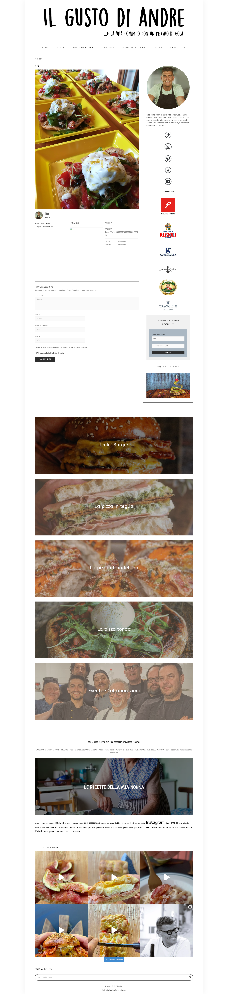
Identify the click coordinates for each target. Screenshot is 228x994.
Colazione (64, 750)
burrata (75, 823)
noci (80, 828)
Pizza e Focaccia (140, 750)
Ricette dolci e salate (134, 47)
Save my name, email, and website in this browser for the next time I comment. (62, 347)
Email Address (41, 325)
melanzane (44, 828)
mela (37, 828)
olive (85, 828)
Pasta (107, 750)
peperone (118, 828)
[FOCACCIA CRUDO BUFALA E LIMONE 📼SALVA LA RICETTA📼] (114, 877)
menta (54, 827)
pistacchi (138, 828)
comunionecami (45, 223)
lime (167, 823)
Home (45, 47)
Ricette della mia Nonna (155, 750)
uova (46, 832)
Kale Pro (120, 986)
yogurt (52, 831)
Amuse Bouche (41, 750)
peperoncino (109, 828)
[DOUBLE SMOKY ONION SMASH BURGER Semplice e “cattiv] (61, 930)
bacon (51, 823)
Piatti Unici (129, 750)
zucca (68, 831)
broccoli (68, 823)
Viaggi (173, 47)
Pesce (112, 750)
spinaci (189, 828)
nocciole (74, 827)
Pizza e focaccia (82, 47)
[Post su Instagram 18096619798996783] (166, 930)
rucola (175, 827)
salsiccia (182, 828)
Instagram (155, 822)
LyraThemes (121, 990)
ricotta (161, 827)
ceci (86, 823)
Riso (167, 750)
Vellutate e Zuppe (186, 750)
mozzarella (63, 827)
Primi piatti (120, 750)
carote (81, 823)
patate (91, 827)
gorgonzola (140, 823)
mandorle (184, 823)
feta (124, 823)
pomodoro (150, 827)
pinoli (125, 828)
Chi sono (60, 47)
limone (174, 822)
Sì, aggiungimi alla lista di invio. (50, 353)
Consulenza (107, 47)
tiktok (38, 831)
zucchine (76, 831)
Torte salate (174, 750)
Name (37, 315)
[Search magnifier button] (190, 977)
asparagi (45, 823)
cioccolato (94, 823)
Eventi (158, 47)
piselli (131, 828)
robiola (168, 828)
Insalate (94, 750)
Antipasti (50, 750)
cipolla (103, 823)
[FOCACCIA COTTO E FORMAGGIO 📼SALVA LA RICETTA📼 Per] (114, 930)
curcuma (110, 823)
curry (117, 823)
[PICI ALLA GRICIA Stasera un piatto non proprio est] (166, 877)
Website (38, 336)
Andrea (47, 217)
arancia (37, 823)
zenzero (60, 831)
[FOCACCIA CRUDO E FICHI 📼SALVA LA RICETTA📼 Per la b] (61, 877)
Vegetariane (114, 752)
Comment (39, 295)
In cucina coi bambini (82, 750)
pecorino (100, 827)
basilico (59, 822)
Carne (57, 750)
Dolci (71, 750)
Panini (101, 750)
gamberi (130, 823)
